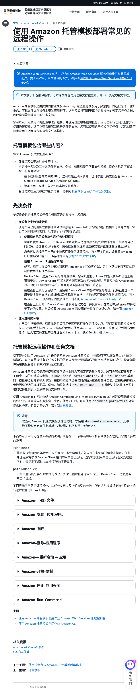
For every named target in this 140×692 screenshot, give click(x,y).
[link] (58, 23)
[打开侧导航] (5, 23)
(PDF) (24, 82)
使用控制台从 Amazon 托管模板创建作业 (55, 665)
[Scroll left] (66, 12)
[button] (20, 63)
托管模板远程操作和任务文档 (91, 191)
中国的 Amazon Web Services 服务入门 (106, 78)
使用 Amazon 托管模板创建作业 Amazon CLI (47, 623)
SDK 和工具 (19, 651)
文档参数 (65, 405)
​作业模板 (34, 670)
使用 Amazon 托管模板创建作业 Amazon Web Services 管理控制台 (62, 618)
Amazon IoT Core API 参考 (28, 647)
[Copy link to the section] (10, 145)
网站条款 (41, 687)
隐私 (32, 687)
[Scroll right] (121, 12)
